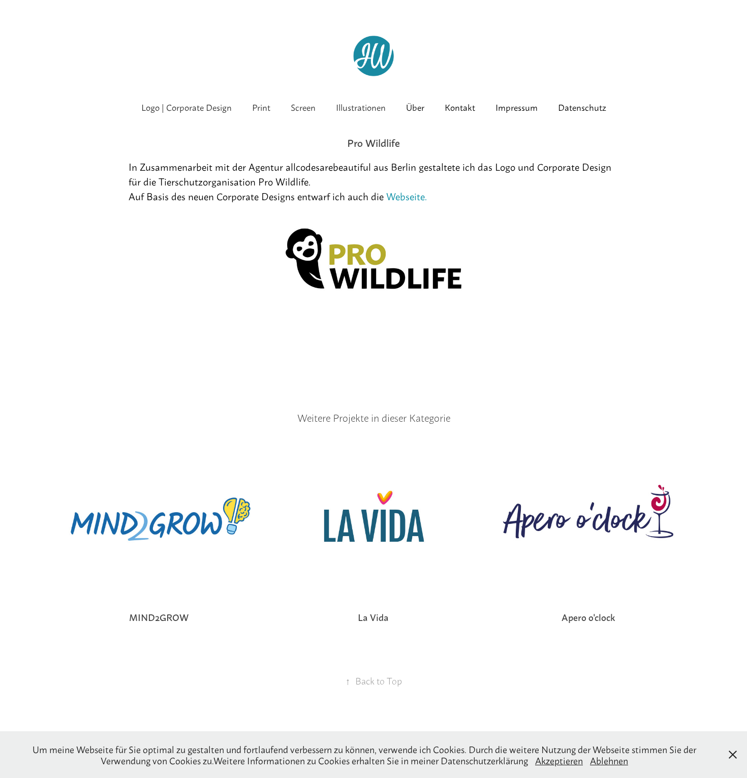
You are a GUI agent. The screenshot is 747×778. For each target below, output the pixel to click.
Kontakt (460, 106)
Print (261, 106)
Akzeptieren (559, 760)
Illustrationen (361, 106)
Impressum (516, 106)
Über (415, 106)
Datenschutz (582, 106)
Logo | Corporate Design (186, 106)
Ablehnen (609, 760)
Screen (303, 106)
